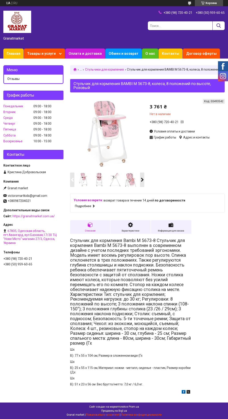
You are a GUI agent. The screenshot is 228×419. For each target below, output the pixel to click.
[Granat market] (17, 21)
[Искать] (218, 25)
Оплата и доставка (85, 53)
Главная (13, 53)
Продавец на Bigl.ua (114, 410)
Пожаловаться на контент (102, 414)
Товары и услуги (41, 53)
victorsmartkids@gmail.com (27, 195)
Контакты (170, 53)
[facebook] (183, 392)
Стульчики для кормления (104, 69)
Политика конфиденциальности (141, 414)
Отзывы (13, 79)
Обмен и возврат (123, 53)
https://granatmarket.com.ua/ (33, 216)
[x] (188, 392)
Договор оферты (201, 53)
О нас (150, 53)
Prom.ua (134, 406)
